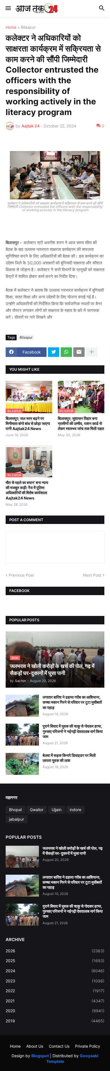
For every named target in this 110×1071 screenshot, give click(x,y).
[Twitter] (53, 352)
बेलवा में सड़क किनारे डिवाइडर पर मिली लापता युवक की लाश (69, 758)
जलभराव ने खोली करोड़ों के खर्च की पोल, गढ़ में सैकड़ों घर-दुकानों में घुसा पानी (73, 851)
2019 (55, 1020)
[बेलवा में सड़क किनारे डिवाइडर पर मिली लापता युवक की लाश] (22, 764)
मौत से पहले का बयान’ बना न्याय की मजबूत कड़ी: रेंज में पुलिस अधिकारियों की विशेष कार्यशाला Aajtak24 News (27, 490)
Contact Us (59, 1046)
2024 (55, 970)
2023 (55, 980)
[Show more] (91, 352)
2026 (55, 950)
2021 (55, 1000)
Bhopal (15, 809)
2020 (55, 1010)
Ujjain (56, 809)
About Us (34, 1046)
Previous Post (21, 575)
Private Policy (87, 1046)
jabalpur (16, 819)
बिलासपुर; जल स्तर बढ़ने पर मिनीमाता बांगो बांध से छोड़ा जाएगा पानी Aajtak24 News (28, 423)
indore (75, 809)
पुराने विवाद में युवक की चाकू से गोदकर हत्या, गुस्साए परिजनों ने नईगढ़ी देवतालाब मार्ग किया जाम (73, 731)
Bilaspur (28, 27)
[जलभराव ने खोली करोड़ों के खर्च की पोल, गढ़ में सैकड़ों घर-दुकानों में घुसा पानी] (22, 857)
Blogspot (40, 1055)
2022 (55, 990)
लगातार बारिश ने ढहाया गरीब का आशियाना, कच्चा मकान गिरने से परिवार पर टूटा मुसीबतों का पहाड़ (72, 702)
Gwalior (36, 809)
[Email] (79, 352)
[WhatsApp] (66, 352)
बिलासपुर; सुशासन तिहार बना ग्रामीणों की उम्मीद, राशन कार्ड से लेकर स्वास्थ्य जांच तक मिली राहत (81, 423)
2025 (55, 960)
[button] (8, 8)
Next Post (92, 575)
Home (11, 27)
